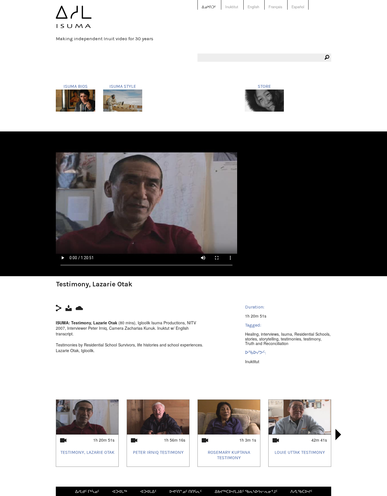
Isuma (286, 334)
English (253, 6)
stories (251, 339)
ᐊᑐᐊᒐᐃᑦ (148, 491)
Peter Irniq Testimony (158, 452)
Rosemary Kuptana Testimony (229, 455)
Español (298, 6)
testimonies (291, 339)
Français (275, 6)
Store (264, 86)
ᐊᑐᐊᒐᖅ (119, 491)
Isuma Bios (75, 86)
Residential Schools (311, 334)
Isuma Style (122, 86)
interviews (270, 334)
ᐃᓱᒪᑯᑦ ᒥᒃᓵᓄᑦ (87, 491)
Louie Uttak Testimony (300, 452)
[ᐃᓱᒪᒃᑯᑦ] (74, 21)
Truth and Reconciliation (266, 343)
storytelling (268, 339)
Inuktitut (231, 6)
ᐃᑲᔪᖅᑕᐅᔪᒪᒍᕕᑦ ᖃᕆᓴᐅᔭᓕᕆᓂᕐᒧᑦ (246, 491)
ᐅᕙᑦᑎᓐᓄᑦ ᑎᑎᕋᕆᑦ (185, 491)
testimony (311, 339)
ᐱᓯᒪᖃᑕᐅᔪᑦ (301, 491)
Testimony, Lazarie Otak (87, 452)
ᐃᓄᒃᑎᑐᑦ (209, 6)
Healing (252, 334)
